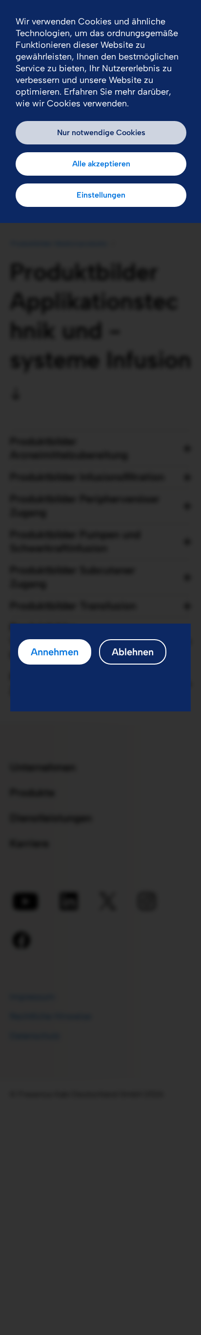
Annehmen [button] (55, 652)
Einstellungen (101, 195)
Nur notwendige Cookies (101, 132)
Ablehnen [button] (133, 652)
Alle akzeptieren (101, 163)
